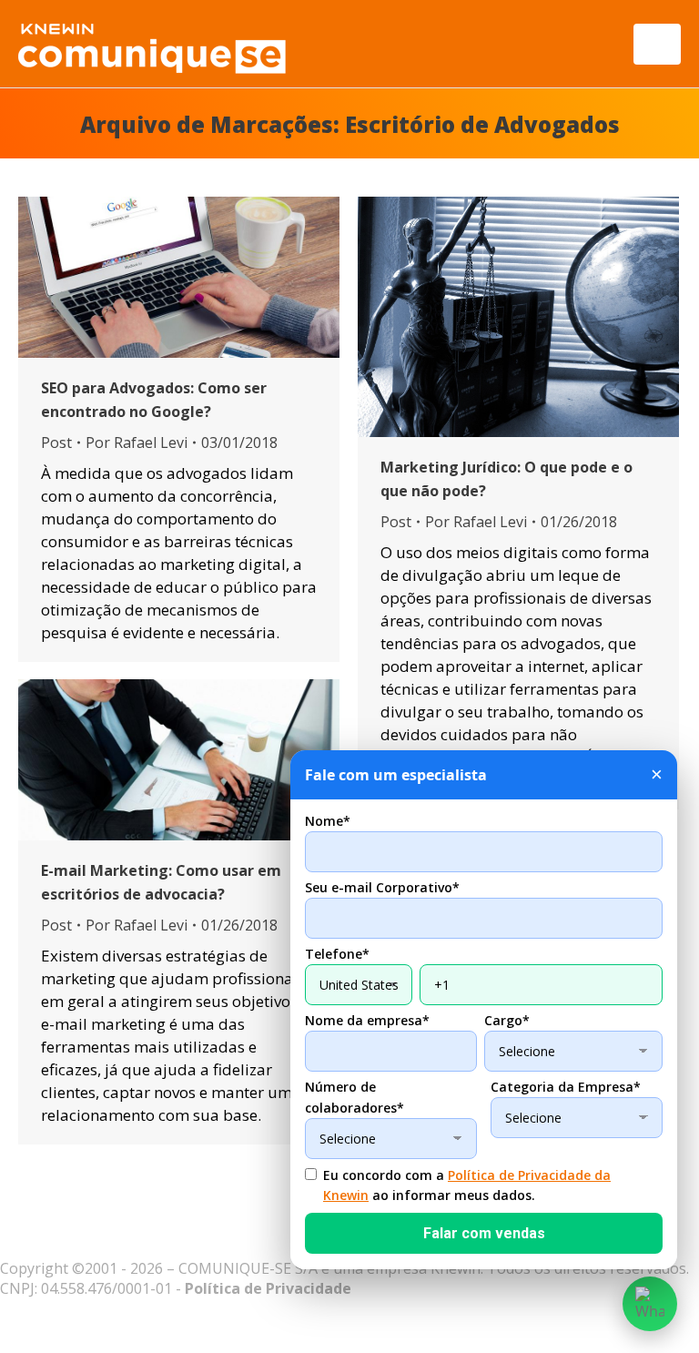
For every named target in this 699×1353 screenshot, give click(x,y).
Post (56, 442)
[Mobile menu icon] (657, 44)
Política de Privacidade (268, 1288)
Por (136, 442)
